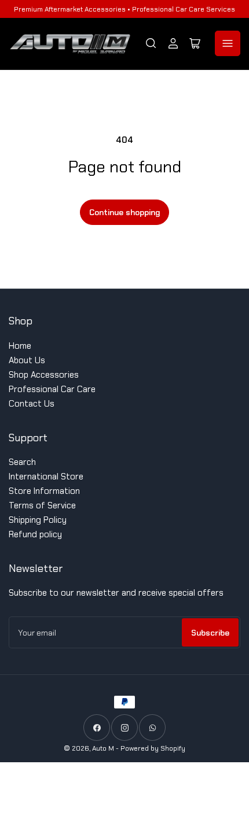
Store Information (44, 491)
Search (22, 462)
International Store (46, 476)
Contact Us (31, 403)
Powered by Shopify (152, 748)
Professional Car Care (52, 389)
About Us (27, 360)
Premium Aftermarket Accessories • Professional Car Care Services (124, 9)
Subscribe (210, 632)
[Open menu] (227, 43)
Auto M (103, 748)
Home (20, 346)
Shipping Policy (38, 520)
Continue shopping (124, 212)
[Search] (151, 43)
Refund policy (35, 534)
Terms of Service (42, 505)
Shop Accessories (44, 375)
